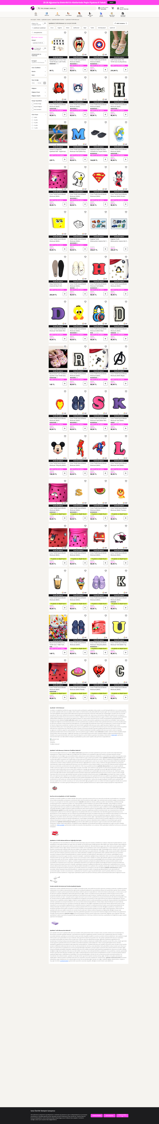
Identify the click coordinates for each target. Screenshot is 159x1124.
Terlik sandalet (60, 825)
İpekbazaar (76, 28)
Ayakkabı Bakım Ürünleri (58, 19)
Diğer (84, 28)
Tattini (92, 28)
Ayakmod (112, 28)
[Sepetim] (112, 8)
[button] (76, 55)
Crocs (51, 28)
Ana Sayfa (33, 19)
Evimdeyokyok (102, 28)
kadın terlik (114, 735)
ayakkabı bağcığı (64, 961)
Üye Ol (121, 9)
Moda (38, 19)
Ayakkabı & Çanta (46, 19)
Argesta (60, 28)
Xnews (67, 28)
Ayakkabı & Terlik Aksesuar (72, 19)
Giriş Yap (126, 9)
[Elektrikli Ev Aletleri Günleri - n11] (79, 2)
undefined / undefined (39, 28)
